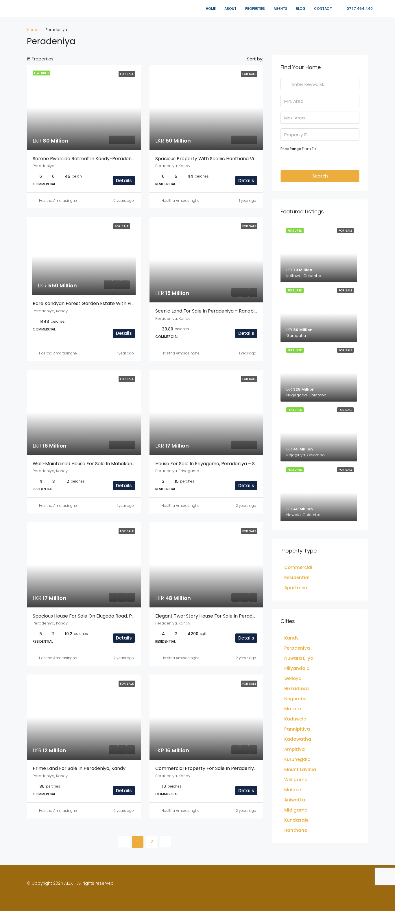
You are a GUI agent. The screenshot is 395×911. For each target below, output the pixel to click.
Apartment (296, 588)
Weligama (296, 780)
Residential (296, 577)
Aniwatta (294, 800)
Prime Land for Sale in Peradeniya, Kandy (79, 768)
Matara (292, 709)
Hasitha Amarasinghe (58, 200)
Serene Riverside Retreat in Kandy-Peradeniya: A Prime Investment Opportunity (123, 158)
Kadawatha (297, 739)
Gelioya (293, 678)
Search (320, 176)
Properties (255, 8)
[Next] (165, 841)
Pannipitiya (297, 729)
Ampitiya (294, 749)
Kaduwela (295, 719)
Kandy (291, 638)
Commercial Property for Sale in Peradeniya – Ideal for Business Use (233, 768)
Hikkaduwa (296, 688)
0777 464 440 (359, 8)
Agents (280, 8)
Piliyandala (297, 668)
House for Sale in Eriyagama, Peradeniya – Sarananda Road (222, 463)
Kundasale (296, 820)
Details (124, 181)
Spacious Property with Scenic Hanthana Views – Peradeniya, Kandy (232, 158)
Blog (300, 8)
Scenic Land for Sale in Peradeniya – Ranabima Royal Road (221, 311)
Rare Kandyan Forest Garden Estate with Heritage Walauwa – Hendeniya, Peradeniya (129, 303)
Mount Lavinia (300, 769)
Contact (323, 8)
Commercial (298, 567)
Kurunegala (297, 759)
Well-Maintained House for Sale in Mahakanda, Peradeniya (99, 463)
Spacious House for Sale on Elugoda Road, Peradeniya (94, 616)
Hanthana (295, 830)
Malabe (292, 790)
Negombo (295, 699)
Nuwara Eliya (298, 658)
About (230, 8)
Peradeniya (297, 648)
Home (211, 8)
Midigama (296, 810)
